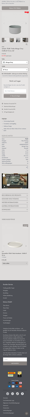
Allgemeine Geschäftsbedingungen (11, 403)
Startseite (5, 398)
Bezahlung (5, 293)
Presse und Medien (7, 318)
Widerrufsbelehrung (7, 295)
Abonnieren (15, 363)
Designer (5, 315)
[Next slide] (27, 40)
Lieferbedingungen (7, 410)
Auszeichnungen (7, 320)
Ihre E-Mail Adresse (9, 91)
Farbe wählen (6, 263)
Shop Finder (6, 308)
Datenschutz (6, 408)
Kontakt (5, 298)
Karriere (5, 313)
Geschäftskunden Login (8, 400)
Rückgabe (5, 290)
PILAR (3, 46)
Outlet (4, 310)
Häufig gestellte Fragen (8, 288)
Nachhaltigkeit (6, 323)
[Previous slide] (3, 40)
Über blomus (6, 305)
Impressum (5, 405)
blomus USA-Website (15, 8)
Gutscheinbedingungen (8, 413)
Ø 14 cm (5, 70)
